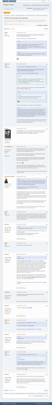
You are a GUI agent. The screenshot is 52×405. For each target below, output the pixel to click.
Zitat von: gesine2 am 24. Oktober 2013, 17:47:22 (27, 322)
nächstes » (45, 25)
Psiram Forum (8, 5)
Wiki (33, 8)
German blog (37, 8)
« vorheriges (39, 25)
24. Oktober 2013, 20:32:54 (21, 351)
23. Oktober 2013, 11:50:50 (21, 292)
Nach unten (6, 28)
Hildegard (7, 292)
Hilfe (36, 403)
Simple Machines (14, 403)
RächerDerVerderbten (10, 177)
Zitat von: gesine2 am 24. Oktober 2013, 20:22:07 (27, 354)
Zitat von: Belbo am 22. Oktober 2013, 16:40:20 (27, 66)
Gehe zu (30, 395)
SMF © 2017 (9, 403)
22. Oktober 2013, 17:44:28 (21, 224)
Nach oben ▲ (47, 403)
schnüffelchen (8, 146)
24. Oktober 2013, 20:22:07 (21, 334)
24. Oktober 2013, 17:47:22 (21, 305)
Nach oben (6, 390)
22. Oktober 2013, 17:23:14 (21, 176)
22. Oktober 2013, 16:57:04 (21, 63)
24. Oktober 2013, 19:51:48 (21, 320)
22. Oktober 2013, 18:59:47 (21, 254)
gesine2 (7, 224)
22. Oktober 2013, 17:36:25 (21, 211)
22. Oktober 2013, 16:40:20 (21, 32)
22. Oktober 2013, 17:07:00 (21, 128)
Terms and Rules (41, 403)
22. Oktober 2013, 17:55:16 (21, 243)
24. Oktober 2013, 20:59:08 (21, 374)
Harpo (6, 128)
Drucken (46, 28)
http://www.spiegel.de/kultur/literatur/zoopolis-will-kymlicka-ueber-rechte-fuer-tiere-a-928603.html (31, 35)
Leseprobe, (28, 294)
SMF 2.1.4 (4, 403)
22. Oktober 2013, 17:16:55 (21, 146)
